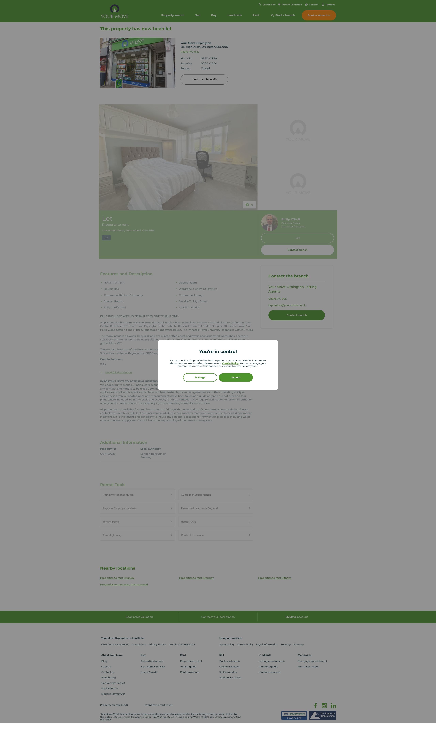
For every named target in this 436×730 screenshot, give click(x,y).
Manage (200, 377)
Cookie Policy (230, 363)
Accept (235, 377)
